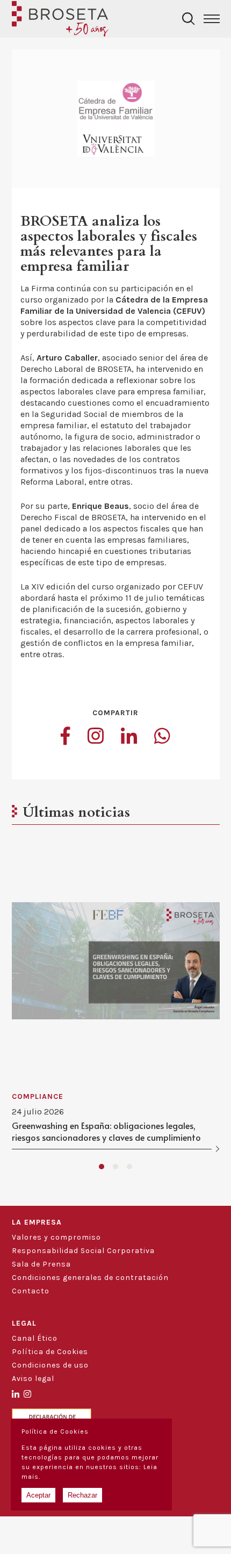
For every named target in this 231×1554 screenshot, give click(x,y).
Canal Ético (34, 1338)
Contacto (30, 1291)
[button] (101, 1166)
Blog (21, 1304)
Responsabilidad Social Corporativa (83, 1250)
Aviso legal (33, 1378)
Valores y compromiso (56, 1237)
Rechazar (82, 1495)
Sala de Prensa (41, 1264)
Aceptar (38, 1495)
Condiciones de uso (50, 1365)
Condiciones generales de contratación (90, 1277)
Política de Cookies (50, 1351)
